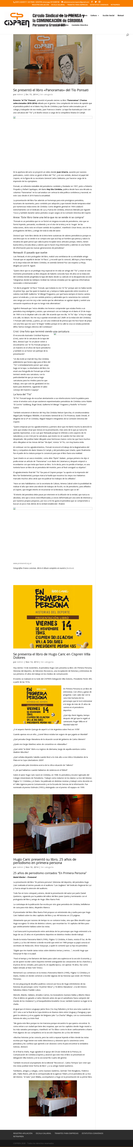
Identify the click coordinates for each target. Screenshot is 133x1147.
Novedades (63, 25)
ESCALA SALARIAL (58, 5)
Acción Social (108, 16)
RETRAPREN (115, 5)
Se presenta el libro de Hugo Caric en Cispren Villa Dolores (51, 656)
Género (84, 16)
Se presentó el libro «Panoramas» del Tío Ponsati (50, 90)
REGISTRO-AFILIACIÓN (40, 5)
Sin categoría (46, 94)
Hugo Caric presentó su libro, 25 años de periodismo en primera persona (44, 861)
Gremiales (71, 16)
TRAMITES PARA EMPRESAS (77, 5)
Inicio (61, 16)
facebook (70, 568)
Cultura (94, 16)
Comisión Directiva (80, 25)
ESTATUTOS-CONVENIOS (99, 5)
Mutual (121, 16)
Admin (20, 94)
